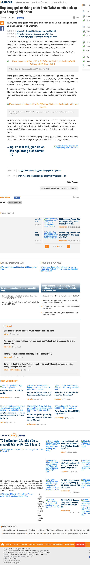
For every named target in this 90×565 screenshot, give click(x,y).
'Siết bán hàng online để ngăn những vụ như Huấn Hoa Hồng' (29, 331)
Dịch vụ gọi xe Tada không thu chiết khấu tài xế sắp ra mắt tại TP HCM (20, 303)
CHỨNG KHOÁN (58, 544)
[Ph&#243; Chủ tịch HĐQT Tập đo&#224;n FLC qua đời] (13, 387)
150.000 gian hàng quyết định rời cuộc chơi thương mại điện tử (61, 307)
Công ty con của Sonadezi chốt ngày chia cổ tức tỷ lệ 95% (28, 354)
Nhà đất (63, 452)
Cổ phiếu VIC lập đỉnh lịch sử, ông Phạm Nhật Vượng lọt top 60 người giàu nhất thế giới (39, 417)
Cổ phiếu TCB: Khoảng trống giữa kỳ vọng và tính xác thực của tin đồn (41, 507)
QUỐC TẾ (32, 544)
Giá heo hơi (59, 530)
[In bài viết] (75, 17)
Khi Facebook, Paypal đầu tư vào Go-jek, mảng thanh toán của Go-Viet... (62, 221)
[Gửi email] (78, 17)
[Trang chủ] (2, 23)
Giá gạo (39, 533)
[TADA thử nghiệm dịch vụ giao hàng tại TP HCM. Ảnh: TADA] (43, 63)
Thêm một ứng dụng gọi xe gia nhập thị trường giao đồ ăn (37, 37)
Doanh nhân (57, 2)
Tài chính (30, 399)
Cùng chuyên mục (51, 262)
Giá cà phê (68, 530)
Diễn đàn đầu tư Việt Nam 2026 (78, 533)
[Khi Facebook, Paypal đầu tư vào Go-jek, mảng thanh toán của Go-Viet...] (42, 222)
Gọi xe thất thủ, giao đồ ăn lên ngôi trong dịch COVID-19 (36, 31)
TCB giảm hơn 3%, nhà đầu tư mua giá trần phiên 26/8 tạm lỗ (20, 442)
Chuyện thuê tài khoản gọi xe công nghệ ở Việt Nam (35, 34)
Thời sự (6, 334)
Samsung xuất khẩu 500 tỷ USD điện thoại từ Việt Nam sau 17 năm (60, 314)
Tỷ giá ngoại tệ (22, 530)
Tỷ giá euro (50, 530)
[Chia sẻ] (2, 28)
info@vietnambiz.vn (14, 561)
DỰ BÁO (16, 544)
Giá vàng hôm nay (9, 530)
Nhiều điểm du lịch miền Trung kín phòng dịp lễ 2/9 (61, 296)
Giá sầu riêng (21, 533)
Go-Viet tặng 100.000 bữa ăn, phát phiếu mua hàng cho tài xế (61, 234)
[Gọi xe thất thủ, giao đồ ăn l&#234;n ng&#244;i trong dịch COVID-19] (63, 155)
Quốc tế (2, 422)
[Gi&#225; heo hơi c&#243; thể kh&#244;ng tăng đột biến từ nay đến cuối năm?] (67, 387)
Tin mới (8, 326)
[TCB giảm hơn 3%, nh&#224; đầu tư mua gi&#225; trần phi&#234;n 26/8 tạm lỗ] (22, 463)
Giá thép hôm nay (9, 533)
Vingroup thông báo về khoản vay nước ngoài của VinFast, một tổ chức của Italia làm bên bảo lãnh (59, 288)
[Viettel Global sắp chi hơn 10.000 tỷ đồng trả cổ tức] (67, 407)
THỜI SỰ (8, 544)
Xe (66, 2)
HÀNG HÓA (24, 544)
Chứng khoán (31, 424)
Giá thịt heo (31, 533)
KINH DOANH (80, 544)
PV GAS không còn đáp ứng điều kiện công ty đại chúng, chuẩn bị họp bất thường (70, 484)
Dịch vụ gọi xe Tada (15, 202)
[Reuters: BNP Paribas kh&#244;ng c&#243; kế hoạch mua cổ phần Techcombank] (40, 387)
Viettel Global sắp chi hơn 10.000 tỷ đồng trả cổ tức (67, 412)
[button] (47, 246)
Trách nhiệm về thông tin (11, 563)
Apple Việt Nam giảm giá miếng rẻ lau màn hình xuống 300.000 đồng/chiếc (60, 301)
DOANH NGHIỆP (69, 544)
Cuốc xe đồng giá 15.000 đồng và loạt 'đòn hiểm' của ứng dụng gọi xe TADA (19, 297)
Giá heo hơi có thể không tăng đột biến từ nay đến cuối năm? (66, 393)
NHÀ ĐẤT (48, 544)
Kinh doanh (7, 2)
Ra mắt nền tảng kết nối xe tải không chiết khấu (19, 289)
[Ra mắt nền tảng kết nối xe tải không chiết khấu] (19, 279)
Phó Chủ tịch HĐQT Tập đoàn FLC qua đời (11, 391)
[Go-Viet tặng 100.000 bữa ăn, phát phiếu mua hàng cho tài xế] (42, 236)
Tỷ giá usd (32, 530)
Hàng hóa (58, 399)
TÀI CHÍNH (40, 544)
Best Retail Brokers (59, 533)
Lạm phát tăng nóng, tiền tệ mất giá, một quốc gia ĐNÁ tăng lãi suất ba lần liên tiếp (12, 415)
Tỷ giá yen (41, 530)
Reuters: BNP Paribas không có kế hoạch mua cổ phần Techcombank (39, 393)
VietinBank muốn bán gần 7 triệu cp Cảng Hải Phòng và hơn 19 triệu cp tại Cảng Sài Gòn (70, 464)
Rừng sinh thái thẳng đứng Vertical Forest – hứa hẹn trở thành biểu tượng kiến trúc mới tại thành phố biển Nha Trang (38, 365)
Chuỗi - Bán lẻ (43, 2)
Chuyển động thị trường (12, 370)
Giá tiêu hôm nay (79, 530)
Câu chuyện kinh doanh (25, 2)
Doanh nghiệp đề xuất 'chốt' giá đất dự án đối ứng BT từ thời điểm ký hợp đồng (70, 445)
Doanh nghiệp (8, 357)
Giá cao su (47, 533)
